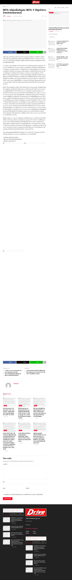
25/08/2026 (36, 444)
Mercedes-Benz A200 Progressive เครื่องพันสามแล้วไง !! (17, 534)
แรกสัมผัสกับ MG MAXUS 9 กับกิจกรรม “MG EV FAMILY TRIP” (63, 42)
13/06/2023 (59, 45)
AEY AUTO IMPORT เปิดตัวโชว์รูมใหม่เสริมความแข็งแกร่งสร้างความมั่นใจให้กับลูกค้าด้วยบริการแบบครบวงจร (17, 542)
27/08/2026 (36, 418)
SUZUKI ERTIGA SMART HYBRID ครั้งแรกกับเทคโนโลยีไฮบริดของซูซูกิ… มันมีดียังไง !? (62, 50)
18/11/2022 (59, 68)
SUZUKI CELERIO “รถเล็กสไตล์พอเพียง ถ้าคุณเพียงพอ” (62, 58)
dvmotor (9, 16)
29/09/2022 (15, 16)
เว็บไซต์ (27, 488)
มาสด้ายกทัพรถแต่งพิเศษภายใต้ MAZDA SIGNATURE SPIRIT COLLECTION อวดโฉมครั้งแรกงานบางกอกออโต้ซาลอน (24, 437)
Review (58, 7)
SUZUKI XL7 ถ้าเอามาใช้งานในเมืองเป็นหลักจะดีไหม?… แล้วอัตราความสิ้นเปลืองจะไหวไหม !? (17, 519)
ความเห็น (5, 464)
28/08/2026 (6, 416)
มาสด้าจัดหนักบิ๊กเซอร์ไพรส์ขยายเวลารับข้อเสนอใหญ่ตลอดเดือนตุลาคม (58, 28)
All (55, 7)
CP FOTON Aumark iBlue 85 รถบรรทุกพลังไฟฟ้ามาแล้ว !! (63, 65)
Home (4, 6)
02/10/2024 (57, 31)
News (8, 6)
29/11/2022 (59, 61)
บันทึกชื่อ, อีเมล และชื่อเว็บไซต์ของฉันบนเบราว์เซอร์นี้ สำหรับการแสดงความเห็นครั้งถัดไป (23, 494)
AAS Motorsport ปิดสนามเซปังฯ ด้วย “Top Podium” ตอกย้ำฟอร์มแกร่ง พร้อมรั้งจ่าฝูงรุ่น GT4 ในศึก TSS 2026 (8, 412)
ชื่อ (4, 482)
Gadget (67, 7)
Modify (62, 7)
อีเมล (4, 488)
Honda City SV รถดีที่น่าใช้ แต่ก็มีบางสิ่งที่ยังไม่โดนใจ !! (17, 527)
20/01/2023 (59, 54)
